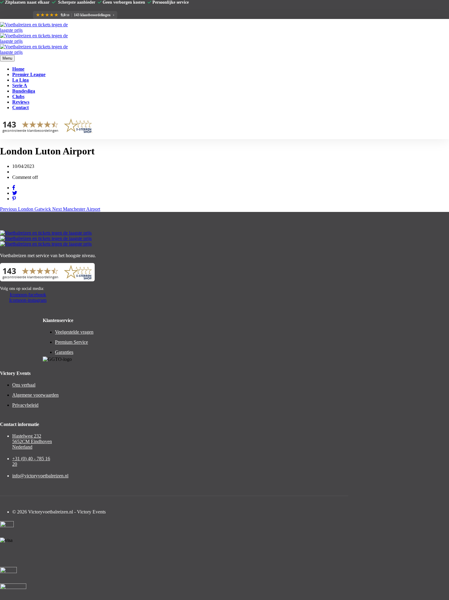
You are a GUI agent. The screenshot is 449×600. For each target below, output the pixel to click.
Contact (20, 107)
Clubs (18, 96)
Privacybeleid (25, 405)
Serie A (19, 85)
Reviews (20, 102)
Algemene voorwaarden (35, 395)
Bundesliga (23, 91)
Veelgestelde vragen (74, 332)
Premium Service (71, 342)
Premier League (29, 74)
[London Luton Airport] (13, 187)
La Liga (20, 80)
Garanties (64, 352)
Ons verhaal (23, 384)
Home (18, 69)
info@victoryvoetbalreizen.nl (40, 475)
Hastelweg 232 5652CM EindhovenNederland (32, 441)
